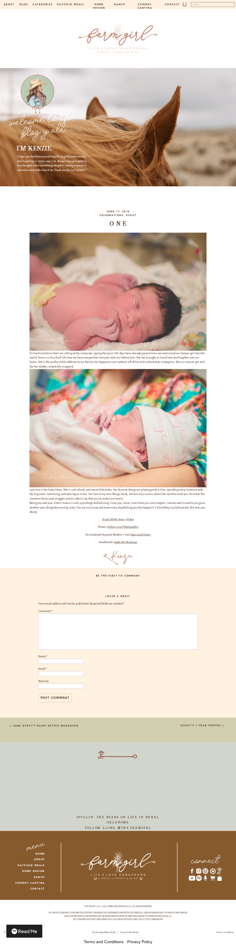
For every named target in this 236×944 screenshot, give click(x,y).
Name (42, 656)
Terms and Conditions (103, 941)
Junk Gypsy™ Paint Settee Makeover (45, 726)
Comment (45, 611)
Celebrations (111, 215)
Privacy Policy (139, 941)
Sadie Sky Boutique (125, 542)
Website (43, 681)
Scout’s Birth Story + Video (118, 519)
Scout (131, 215)
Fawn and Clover (140, 535)
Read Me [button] (27, 931)
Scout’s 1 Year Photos (201, 725)
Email (42, 668)
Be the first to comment (118, 576)
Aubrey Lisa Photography (122, 527)
